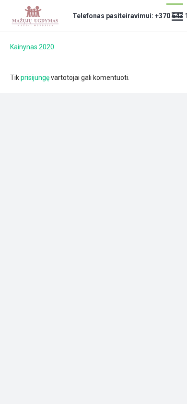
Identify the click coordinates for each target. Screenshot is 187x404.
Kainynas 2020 (32, 47)
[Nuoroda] (35, 16)
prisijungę (35, 77)
